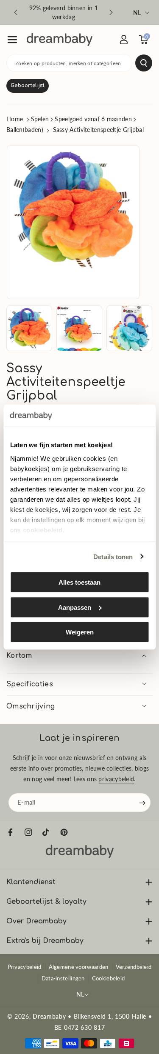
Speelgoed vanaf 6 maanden (93, 119)
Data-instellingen (63, 978)
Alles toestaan (79, 582)
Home (14, 119)
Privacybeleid (25, 966)
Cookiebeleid (108, 978)
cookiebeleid (42, 529)
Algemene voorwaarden (79, 966)
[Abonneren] (142, 802)
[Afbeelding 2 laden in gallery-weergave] (79, 328)
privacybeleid (116, 779)
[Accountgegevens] (123, 39)
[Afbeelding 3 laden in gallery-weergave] (129, 328)
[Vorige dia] (15, 12)
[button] (12, 39)
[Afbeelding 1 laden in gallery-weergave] (29, 328)
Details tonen (113, 556)
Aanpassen (74, 607)
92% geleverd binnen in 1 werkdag (63, 12)
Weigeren (80, 632)
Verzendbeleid (134, 966)
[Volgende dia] (111, 12)
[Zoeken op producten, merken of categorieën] (143, 62)
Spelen (40, 119)
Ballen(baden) (24, 129)
